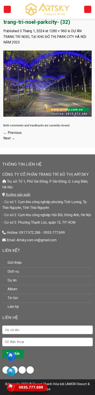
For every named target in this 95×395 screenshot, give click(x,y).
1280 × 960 (58, 31)
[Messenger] (11, 356)
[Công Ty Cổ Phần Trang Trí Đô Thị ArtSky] (47, 9)
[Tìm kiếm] (87, 9)
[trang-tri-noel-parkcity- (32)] (47, 83)
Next (9, 138)
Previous (12, 133)
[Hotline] (11, 387)
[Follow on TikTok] (22, 370)
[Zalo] (11, 372)
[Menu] (7, 9)
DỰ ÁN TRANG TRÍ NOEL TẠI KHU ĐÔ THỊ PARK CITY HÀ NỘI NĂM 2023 (44, 36)
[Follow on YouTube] (30, 370)
